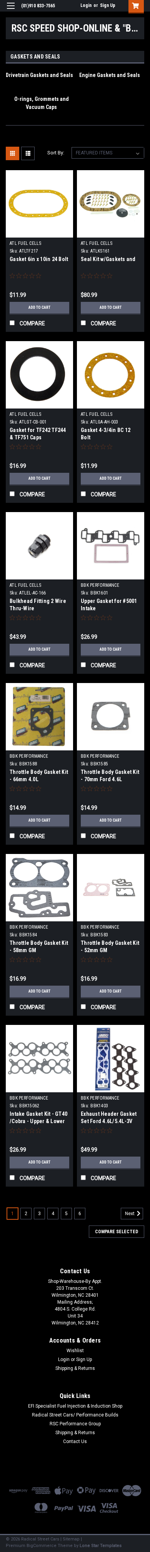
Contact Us (75, 1441)
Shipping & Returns (75, 1368)
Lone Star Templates (101, 1545)
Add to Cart (39, 307)
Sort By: (55, 153)
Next (130, 1213)
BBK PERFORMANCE (100, 585)
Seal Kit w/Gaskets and (108, 259)
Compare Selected (116, 1231)
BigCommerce (42, 1545)
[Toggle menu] (10, 10)
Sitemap (71, 1539)
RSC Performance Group (75, 1423)
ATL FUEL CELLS (26, 243)
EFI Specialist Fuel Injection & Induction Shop (75, 1406)
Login (86, 5)
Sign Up (107, 5)
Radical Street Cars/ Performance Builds (75, 1415)
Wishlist (75, 1350)
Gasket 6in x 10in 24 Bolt (39, 259)
